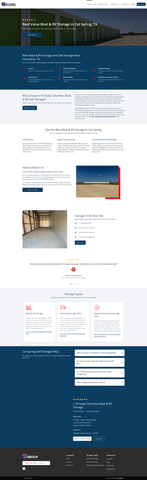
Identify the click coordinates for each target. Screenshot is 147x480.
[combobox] (36, 463)
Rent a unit (141, 4)
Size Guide (110, 466)
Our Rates (69, 462)
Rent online (32, 35)
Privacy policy (28, 478)
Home (68, 459)
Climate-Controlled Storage (95, 465)
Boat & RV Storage (92, 459)
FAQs (108, 462)
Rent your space (29, 108)
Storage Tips (111, 469)
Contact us (99, 439)
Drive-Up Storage (91, 462)
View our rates (33, 190)
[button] (71, 284)
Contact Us (69, 465)
